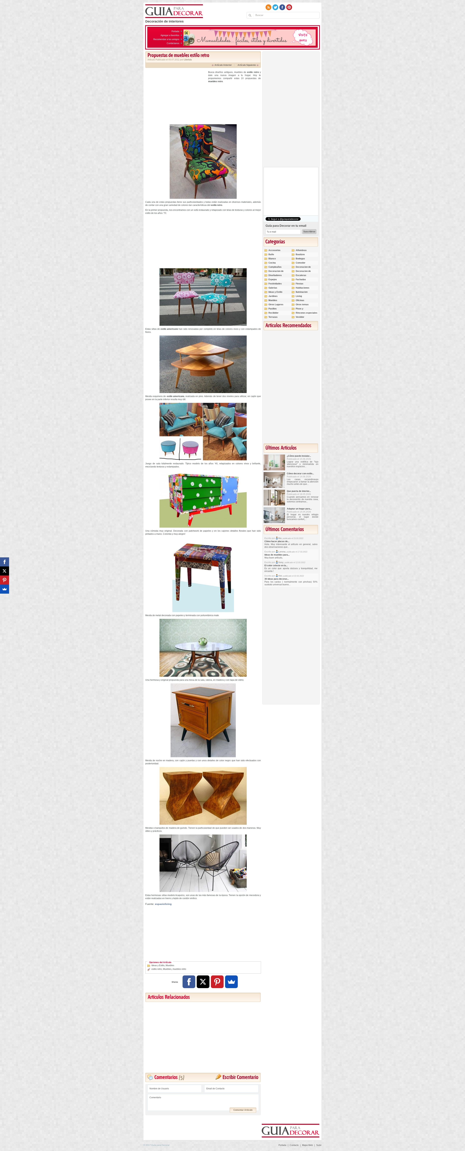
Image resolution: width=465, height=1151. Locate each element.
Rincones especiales (306, 313)
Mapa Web (307, 1145)
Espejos (272, 279)
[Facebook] (189, 981)
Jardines (273, 296)
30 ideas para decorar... (276, 579)
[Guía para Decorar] (174, 11)
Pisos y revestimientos (303, 310)
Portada (175, 31)
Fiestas (299, 283)
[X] (203, 981)
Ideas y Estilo (158, 965)
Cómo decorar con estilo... (300, 473)
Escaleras (301, 275)
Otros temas (302, 304)
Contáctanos (173, 43)
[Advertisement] (175, 96)
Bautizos (300, 254)
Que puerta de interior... (299, 491)
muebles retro (179, 969)
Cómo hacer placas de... (276, 541)
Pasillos (272, 308)
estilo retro (156, 969)
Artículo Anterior (223, 65)
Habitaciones (302, 288)
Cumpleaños (275, 267)
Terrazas (273, 317)
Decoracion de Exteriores (303, 268)
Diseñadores (275, 275)
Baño (271, 254)
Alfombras (301, 250)
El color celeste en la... (276, 565)
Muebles (170, 965)
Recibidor (273, 313)
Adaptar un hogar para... (299, 508)
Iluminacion (302, 292)
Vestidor (300, 317)
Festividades (275, 283)
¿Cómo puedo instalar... (299, 456)
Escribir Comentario (240, 1077)
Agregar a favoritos (170, 35)
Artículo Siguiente (247, 65)
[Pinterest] (217, 981)
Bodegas (300, 258)
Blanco (272, 258)
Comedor (300, 263)
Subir (319, 1145)
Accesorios (274, 250)
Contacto (294, 1145)
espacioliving (163, 904)
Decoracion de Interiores (276, 273)
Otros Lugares (275, 304)
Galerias (272, 288)
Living (299, 296)
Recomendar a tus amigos (166, 39)
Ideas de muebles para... (277, 555)
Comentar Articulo (242, 1110)
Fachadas (301, 279)
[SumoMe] (231, 981)
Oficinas (300, 300)
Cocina (272, 263)
